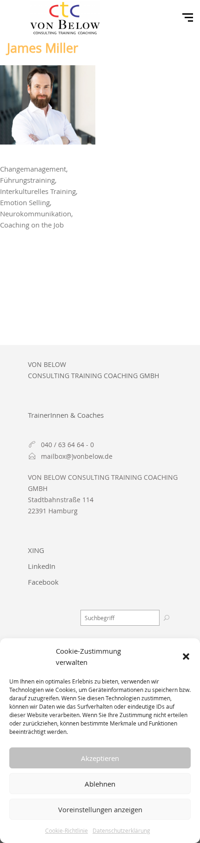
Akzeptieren (100, 758)
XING (36, 550)
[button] (186, 656)
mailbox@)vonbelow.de (77, 456)
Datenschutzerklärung (121, 830)
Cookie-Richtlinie (66, 830)
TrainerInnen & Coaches (66, 415)
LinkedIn (41, 566)
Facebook (43, 582)
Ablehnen (100, 783)
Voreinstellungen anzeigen (100, 809)
